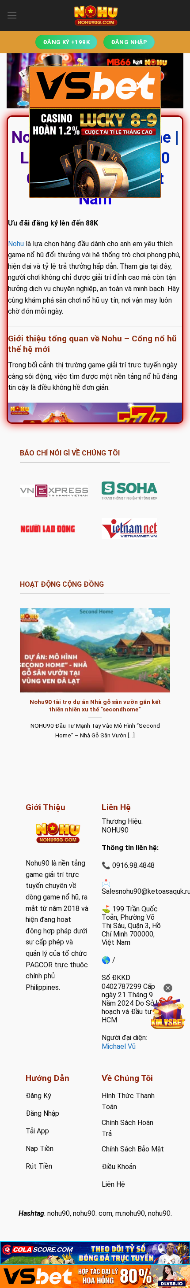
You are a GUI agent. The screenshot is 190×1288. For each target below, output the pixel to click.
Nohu (16, 244)
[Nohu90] (95, 15)
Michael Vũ (119, 1046)
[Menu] (12, 15)
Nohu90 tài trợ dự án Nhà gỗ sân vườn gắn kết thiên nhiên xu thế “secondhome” (95, 705)
